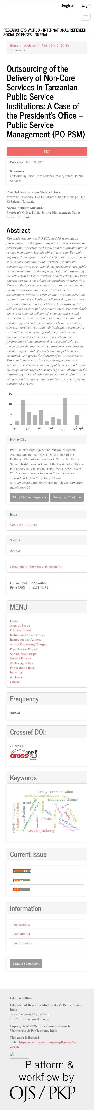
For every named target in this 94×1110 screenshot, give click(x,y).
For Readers (21, 924)
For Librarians (23, 943)
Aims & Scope (20, 625)
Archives (30, 45)
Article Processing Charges (28, 644)
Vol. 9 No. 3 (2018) (55, 45)
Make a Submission (26, 963)
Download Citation (66, 497)
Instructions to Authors (25, 639)
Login (86, 5)
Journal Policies (20, 658)
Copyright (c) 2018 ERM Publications (36, 566)
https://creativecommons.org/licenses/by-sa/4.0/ (43, 1044)
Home (14, 45)
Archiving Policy (21, 663)
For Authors (21, 933)
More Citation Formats (28, 497)
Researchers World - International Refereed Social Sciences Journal (44, 31)
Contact (15, 681)
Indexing (16, 672)
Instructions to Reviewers (27, 635)
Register (68, 5)
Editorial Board (20, 630)
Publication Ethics (22, 667)
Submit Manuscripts (23, 653)
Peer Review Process (24, 649)
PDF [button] (47, 151)
